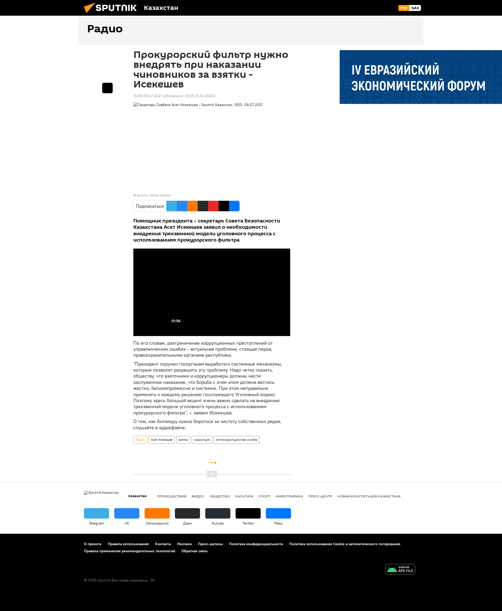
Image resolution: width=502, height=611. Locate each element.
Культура (244, 496)
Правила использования (128, 544)
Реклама (184, 544)
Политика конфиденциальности (256, 544)
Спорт (264, 496)
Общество (219, 496)
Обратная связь (194, 551)
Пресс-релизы (210, 544)
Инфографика (289, 496)
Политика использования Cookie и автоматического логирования (344, 544)
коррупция (202, 440)
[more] (107, 88)
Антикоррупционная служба (236, 440)
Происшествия (171, 496)
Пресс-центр (320, 496)
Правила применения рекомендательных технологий (129, 551)
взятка (183, 440)
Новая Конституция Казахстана (369, 496)
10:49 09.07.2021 (147, 95)
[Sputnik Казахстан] (112, 14)
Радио (140, 440)
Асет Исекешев (161, 440)
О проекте (92, 544)
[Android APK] (400, 570)
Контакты (163, 544)
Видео (198, 496)
